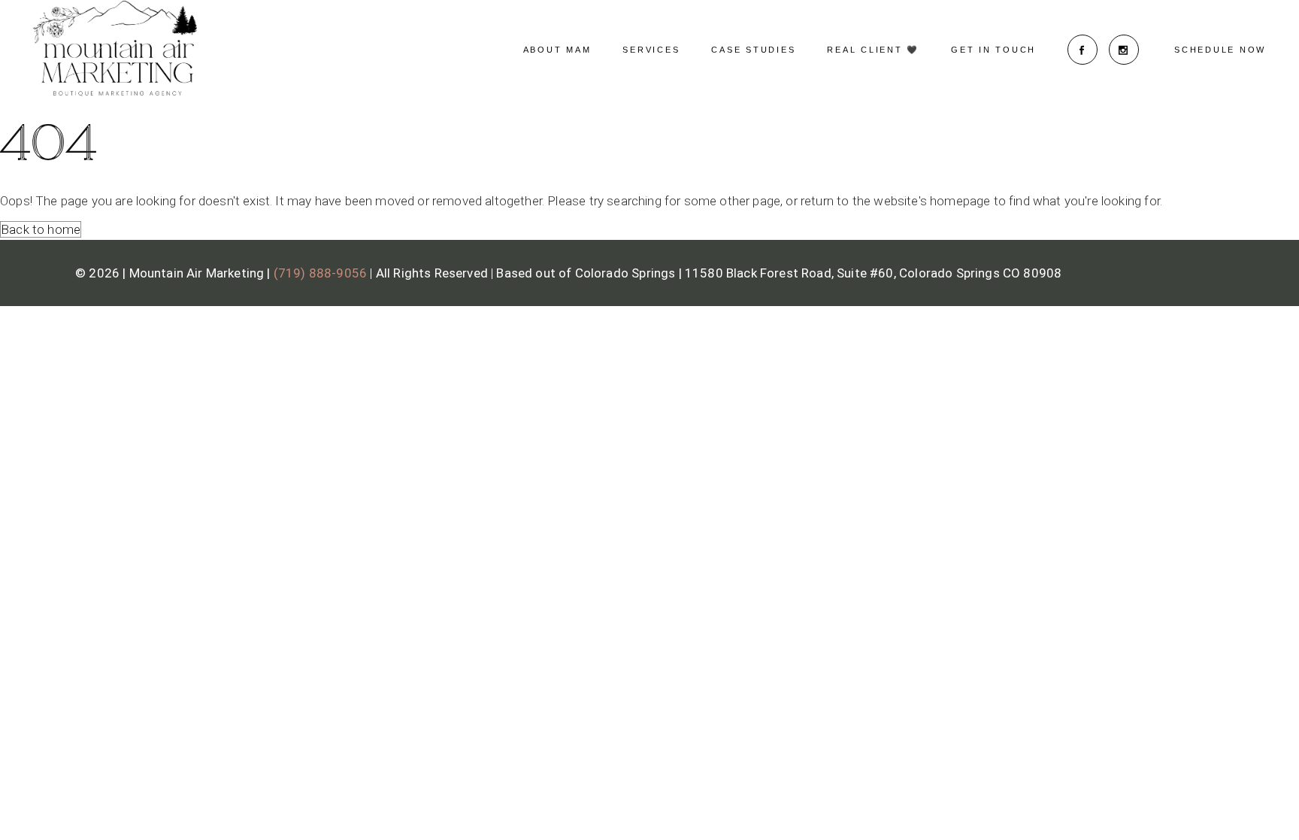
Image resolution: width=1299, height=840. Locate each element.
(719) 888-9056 (320, 273)
